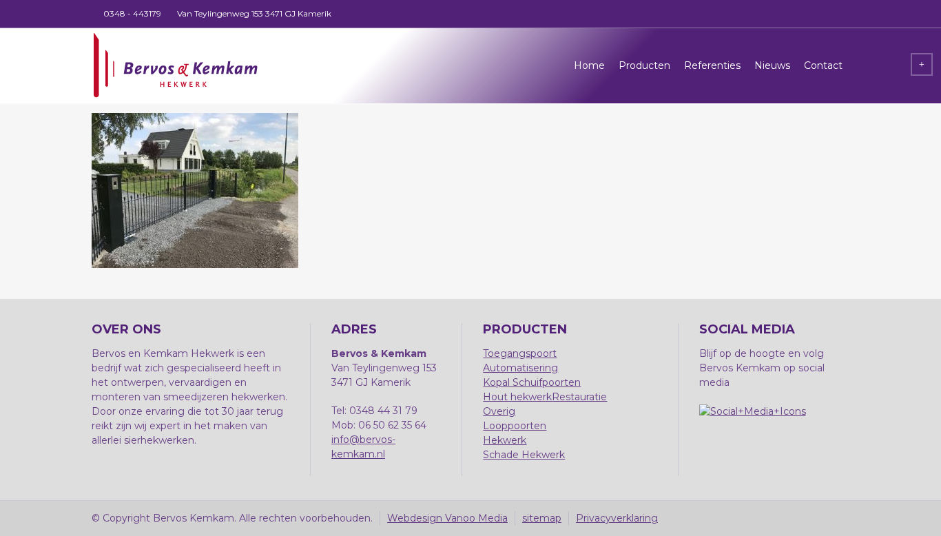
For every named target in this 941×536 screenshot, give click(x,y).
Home (589, 65)
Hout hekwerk (517, 397)
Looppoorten (514, 426)
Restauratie (579, 397)
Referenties (712, 65)
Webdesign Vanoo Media (447, 518)
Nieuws (772, 65)
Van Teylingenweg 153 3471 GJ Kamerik (254, 13)
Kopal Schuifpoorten (532, 382)
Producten (644, 65)
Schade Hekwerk (524, 455)
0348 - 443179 (132, 13)
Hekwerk (504, 440)
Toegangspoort (520, 353)
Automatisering (520, 368)
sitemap (541, 518)
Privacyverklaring (617, 518)
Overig (499, 411)
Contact (823, 65)
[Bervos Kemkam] (175, 65)
